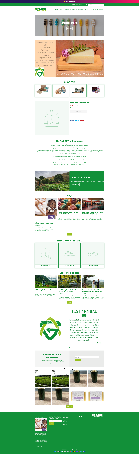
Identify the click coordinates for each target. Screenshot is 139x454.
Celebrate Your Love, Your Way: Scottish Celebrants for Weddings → (92, 290)
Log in (73, 4)
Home (56, 9)
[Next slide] (74, 38)
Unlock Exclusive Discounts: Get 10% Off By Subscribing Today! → (92, 213)
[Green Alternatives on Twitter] (78, 416)
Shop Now (69, 28)
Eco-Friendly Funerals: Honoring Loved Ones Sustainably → (67, 290)
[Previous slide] (65, 38)
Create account (79, 4)
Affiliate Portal (65, 421)
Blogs (73, 9)
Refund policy (65, 424)
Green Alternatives (69, 449)
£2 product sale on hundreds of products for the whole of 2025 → (44, 222)
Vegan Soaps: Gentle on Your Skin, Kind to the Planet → (68, 213)
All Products (61, 9)
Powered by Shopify (75, 449)
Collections (67, 9)
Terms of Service (65, 422)
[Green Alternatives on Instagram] (81, 416)
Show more (69, 406)
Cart (86, 4)
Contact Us (91, 9)
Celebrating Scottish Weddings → (45, 290)
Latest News (37, 414)
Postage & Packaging (99, 9)
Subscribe (78, 359)
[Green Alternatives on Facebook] (79, 416)
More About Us (75, 184)
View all (69, 234)
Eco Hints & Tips (79, 9)
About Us (86, 9)
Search (64, 416)
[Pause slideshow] (104, 38)
